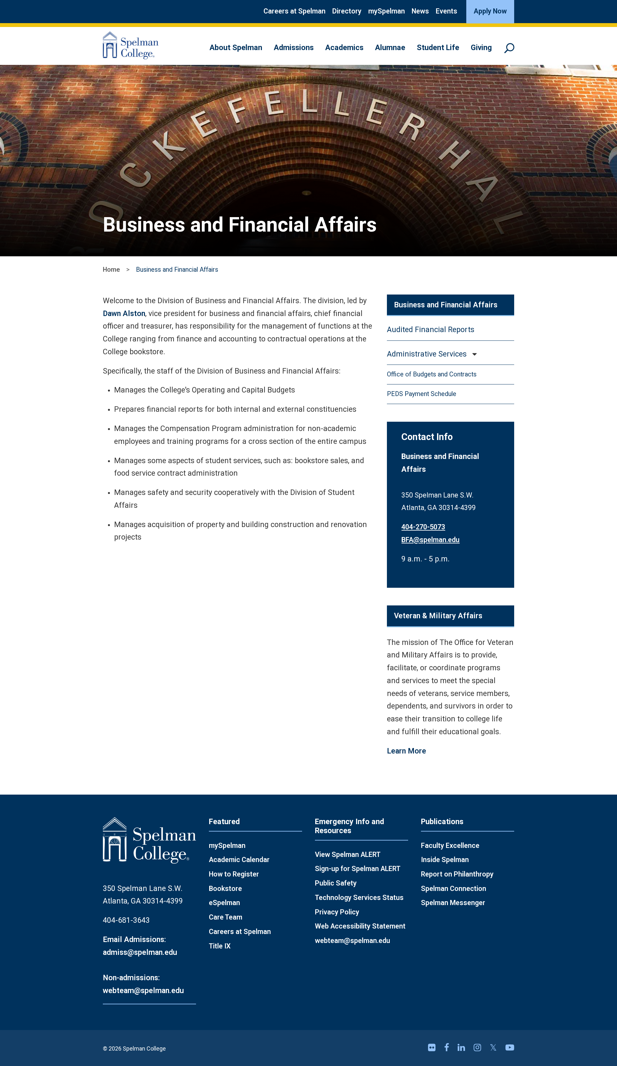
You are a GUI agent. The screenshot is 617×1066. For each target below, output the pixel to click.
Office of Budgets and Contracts (432, 374)
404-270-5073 (423, 527)
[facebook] (447, 1048)
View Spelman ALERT (347, 854)
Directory (347, 11)
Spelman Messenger (453, 903)
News (420, 11)
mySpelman (386, 11)
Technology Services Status (359, 898)
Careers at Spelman (295, 11)
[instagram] (478, 1048)
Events (446, 11)
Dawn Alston (124, 313)
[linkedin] (462, 1048)
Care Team (225, 917)
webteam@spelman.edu (352, 941)
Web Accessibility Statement (360, 926)
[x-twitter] (494, 1048)
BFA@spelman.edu (430, 540)
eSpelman (224, 903)
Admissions (294, 47)
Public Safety (336, 883)
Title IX (220, 946)
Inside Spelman (445, 860)
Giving (481, 47)
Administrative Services (427, 353)
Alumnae (390, 47)
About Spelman (236, 47)
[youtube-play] (509, 1048)
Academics (344, 47)
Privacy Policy (337, 912)
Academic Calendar (239, 860)
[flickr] (433, 1048)
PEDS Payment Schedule (421, 394)
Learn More (406, 750)
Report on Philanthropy (457, 874)
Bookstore (225, 889)
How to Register (234, 874)
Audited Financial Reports (430, 329)
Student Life (438, 47)
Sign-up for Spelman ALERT (357, 869)
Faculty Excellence (450, 845)
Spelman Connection (453, 889)
